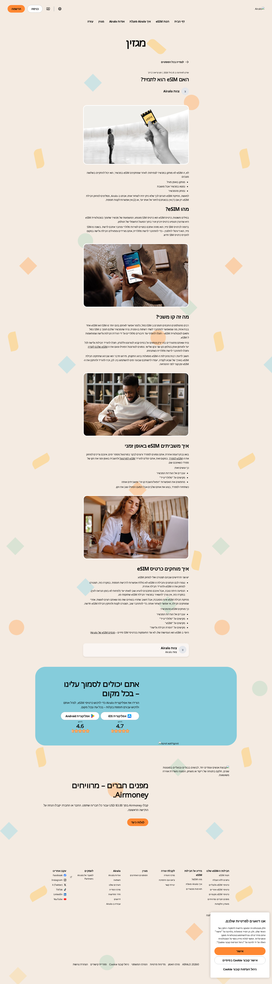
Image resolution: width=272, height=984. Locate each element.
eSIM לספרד (176, 458)
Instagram (57, 879)
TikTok (59, 889)
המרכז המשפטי (139, 964)
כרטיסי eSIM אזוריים (219, 889)
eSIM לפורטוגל (127, 458)
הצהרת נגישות (80, 964)
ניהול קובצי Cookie (119, 964)
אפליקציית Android (77, 716)
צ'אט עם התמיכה (167, 879)
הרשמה (16, 9)
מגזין (101, 21)
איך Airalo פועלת (140, 21)
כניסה (35, 9)
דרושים (117, 899)
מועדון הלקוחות (222, 903)
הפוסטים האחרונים (139, 875)
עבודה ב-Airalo (113, 903)
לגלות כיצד (137, 822)
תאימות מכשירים (194, 888)
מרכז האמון (174, 964)
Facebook (57, 875)
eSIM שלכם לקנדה (98, 347)
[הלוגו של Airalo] (255, 9)
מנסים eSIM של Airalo (103, 632)
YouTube (58, 899)
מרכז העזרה (169, 875)
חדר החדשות (114, 894)
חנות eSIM (162, 21)
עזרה (90, 21)
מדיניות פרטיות (158, 964)
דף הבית (179, 21)
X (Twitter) (57, 884)
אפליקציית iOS (117, 716)
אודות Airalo (117, 21)
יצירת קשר (170, 884)
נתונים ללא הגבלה (220, 879)
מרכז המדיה (115, 889)
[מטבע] (48, 9)
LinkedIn (58, 894)
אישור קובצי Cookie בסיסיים (240, 960)
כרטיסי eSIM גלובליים (219, 884)
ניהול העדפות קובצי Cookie (240, 969)
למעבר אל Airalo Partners (85, 877)
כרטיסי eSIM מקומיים (219, 894)
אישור (240, 951)
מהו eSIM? (197, 879)
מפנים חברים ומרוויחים (218, 899)
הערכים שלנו (114, 884)
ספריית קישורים (98, 964)
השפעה (116, 879)
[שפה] (60, 9)
